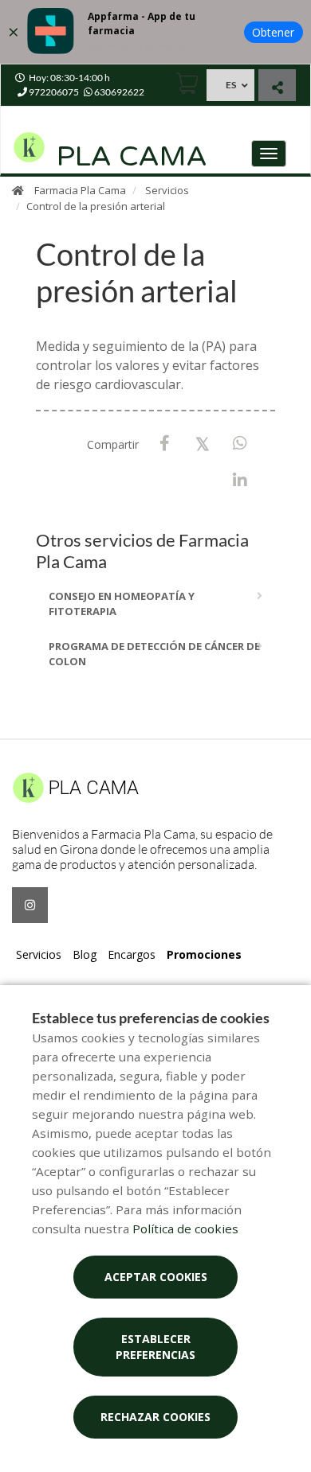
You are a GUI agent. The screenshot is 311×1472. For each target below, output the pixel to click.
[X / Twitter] (202, 443)
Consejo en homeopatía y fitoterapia (122, 604)
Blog (84, 954)
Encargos (132, 954)
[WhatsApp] (240, 443)
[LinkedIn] (240, 481)
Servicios (167, 190)
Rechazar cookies (155, 1416)
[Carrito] (187, 83)
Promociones (204, 954)
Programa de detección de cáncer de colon (154, 654)
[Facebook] (165, 443)
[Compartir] (277, 87)
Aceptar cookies (155, 1276)
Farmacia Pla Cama (80, 190)
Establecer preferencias (155, 1346)
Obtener (273, 32)
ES (231, 85)
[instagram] (30, 905)
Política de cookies (185, 1228)
